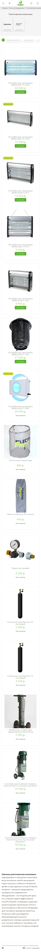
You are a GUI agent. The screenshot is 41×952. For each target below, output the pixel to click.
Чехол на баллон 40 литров (20, 514)
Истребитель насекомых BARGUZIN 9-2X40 (21, 407)
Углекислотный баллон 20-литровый (20, 623)
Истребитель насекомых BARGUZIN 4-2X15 (21, 192)
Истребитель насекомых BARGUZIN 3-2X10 (21, 245)
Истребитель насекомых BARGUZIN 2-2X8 (21, 299)
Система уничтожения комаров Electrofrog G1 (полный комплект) (20, 785)
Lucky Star (36, 948)
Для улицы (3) (28, 40)
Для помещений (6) (13, 40)
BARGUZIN (7, 29)
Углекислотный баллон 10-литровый (20, 677)
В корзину (20, 92)
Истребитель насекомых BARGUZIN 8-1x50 (21, 353)
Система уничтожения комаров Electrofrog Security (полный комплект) (20, 839)
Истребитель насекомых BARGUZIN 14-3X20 (21, 138)
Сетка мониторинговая (20, 460)
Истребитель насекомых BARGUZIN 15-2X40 (21, 84)
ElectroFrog (19, 29)
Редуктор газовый (20, 568)
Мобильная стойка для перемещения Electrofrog (20, 731)
